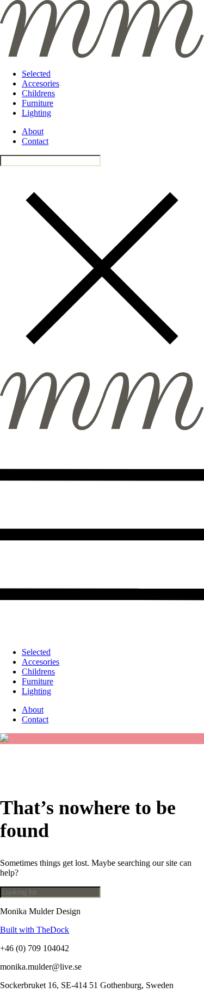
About (33, 131)
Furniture (37, 103)
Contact (35, 141)
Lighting (36, 112)
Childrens (38, 93)
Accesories (40, 83)
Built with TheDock (34, 929)
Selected (36, 73)
